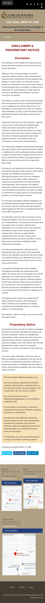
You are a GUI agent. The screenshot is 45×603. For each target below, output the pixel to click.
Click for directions (10, 483)
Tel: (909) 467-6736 (8, 526)
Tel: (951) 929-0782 (29, 476)
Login (8, 3)
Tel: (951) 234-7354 (8, 478)
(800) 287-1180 (30, 22)
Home (12, 587)
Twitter (8, 453)
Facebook (20, 453)
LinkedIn (33, 453)
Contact (21, 587)
